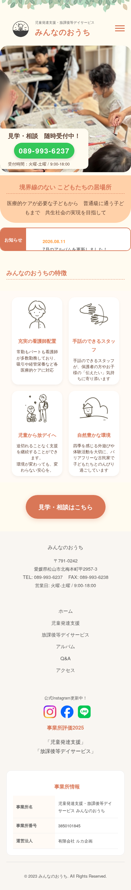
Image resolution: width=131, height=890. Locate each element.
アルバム (65, 646)
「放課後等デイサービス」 (65, 751)
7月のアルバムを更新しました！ (75, 249)
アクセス (65, 670)
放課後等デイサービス (65, 634)
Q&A (65, 658)
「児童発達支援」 (65, 741)
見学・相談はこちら (65, 506)
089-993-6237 (44, 151)
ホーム (66, 610)
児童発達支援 (65, 622)
